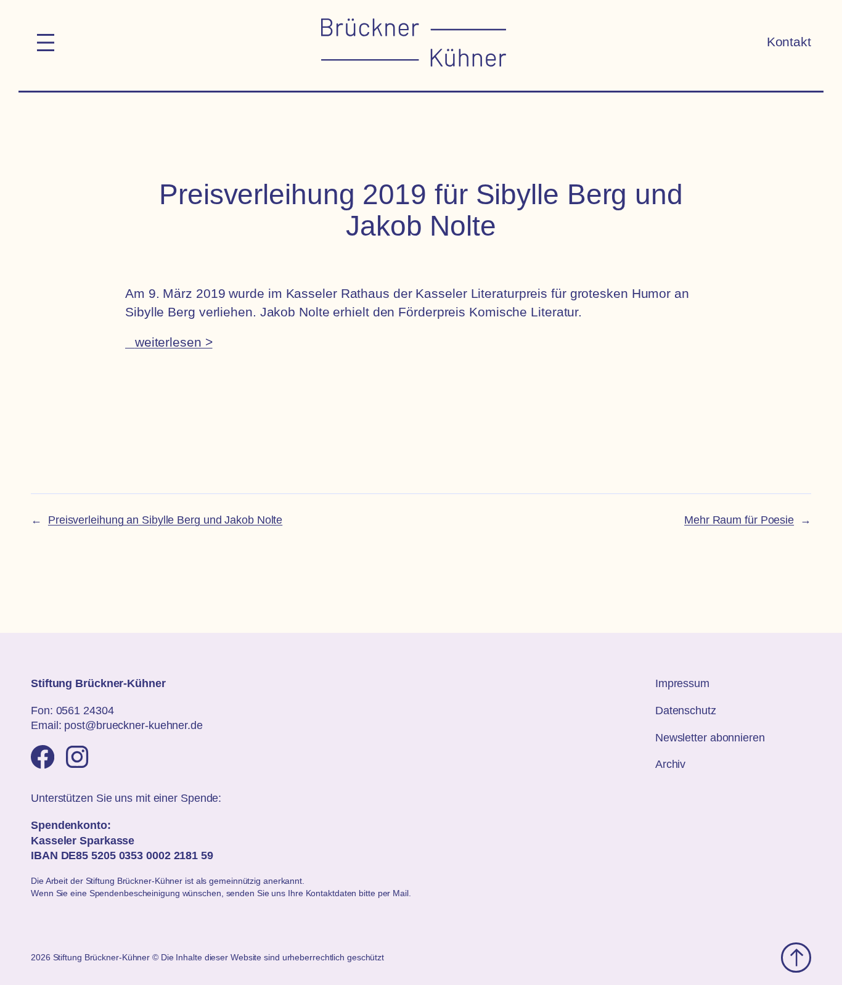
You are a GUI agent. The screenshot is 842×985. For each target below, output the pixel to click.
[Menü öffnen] (45, 42)
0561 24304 (85, 710)
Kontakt (789, 42)
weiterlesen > (174, 342)
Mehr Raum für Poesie (739, 520)
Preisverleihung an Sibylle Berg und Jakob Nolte (165, 520)
